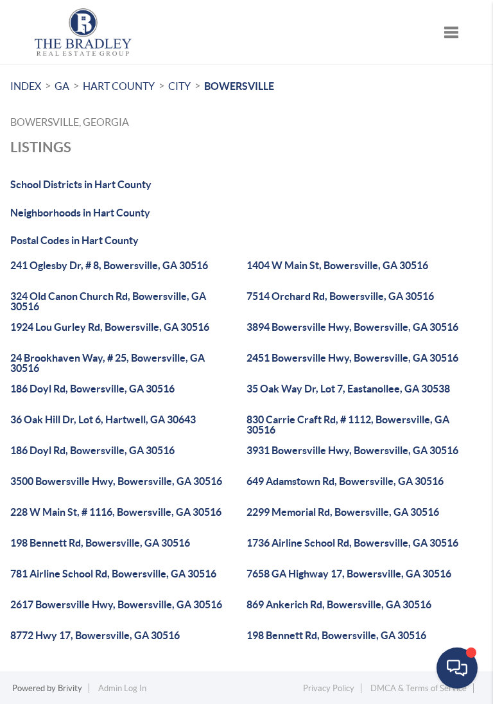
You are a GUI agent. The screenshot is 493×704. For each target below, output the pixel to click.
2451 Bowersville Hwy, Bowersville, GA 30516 (352, 358)
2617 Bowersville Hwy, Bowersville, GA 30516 (116, 604)
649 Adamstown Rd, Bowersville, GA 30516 (345, 481)
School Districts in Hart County (80, 184)
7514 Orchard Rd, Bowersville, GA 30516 (340, 296)
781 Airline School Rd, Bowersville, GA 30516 (113, 573)
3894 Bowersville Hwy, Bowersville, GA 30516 (352, 327)
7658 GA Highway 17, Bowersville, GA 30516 (348, 573)
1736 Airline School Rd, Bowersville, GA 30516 (352, 543)
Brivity (70, 688)
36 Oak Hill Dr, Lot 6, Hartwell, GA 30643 (103, 419)
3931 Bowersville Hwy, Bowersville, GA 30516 (352, 450)
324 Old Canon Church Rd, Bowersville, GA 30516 (108, 301)
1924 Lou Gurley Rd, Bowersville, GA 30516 (109, 327)
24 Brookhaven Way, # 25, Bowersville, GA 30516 (107, 363)
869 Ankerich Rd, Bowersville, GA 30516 (338, 604)
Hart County (119, 86)
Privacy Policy (328, 688)
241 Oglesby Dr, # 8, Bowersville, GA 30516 (109, 265)
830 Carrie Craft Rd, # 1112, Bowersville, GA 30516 (347, 424)
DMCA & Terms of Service (418, 688)
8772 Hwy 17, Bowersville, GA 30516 (95, 635)
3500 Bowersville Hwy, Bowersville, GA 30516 (116, 481)
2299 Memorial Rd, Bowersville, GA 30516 (342, 512)
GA (62, 86)
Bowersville (239, 86)
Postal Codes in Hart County (74, 240)
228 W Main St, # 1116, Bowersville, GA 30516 (115, 512)
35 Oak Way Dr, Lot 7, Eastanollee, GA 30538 (348, 388)
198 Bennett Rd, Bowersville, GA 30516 (100, 543)
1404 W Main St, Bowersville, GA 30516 (337, 265)
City (179, 86)
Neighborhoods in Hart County (80, 212)
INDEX (25, 86)
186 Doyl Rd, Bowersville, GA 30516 (92, 388)
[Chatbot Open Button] (457, 668)
